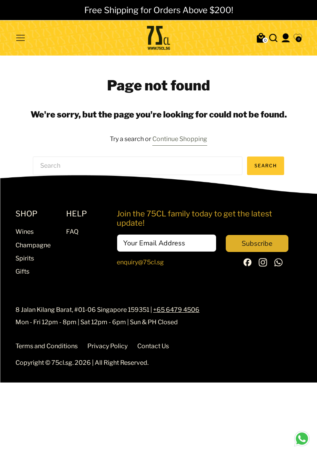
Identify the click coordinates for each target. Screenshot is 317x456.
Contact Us (153, 346)
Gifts (22, 271)
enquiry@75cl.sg (140, 262)
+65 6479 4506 (176, 309)
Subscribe (257, 243)
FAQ (72, 231)
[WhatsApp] (278, 264)
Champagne (33, 245)
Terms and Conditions (46, 346)
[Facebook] (247, 264)
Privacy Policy (107, 346)
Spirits (24, 258)
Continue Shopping (179, 139)
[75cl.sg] (158, 38)
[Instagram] (263, 264)
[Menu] (20, 38)
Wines (24, 231)
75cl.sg (61, 362)
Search (265, 165)
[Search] (273, 38)
